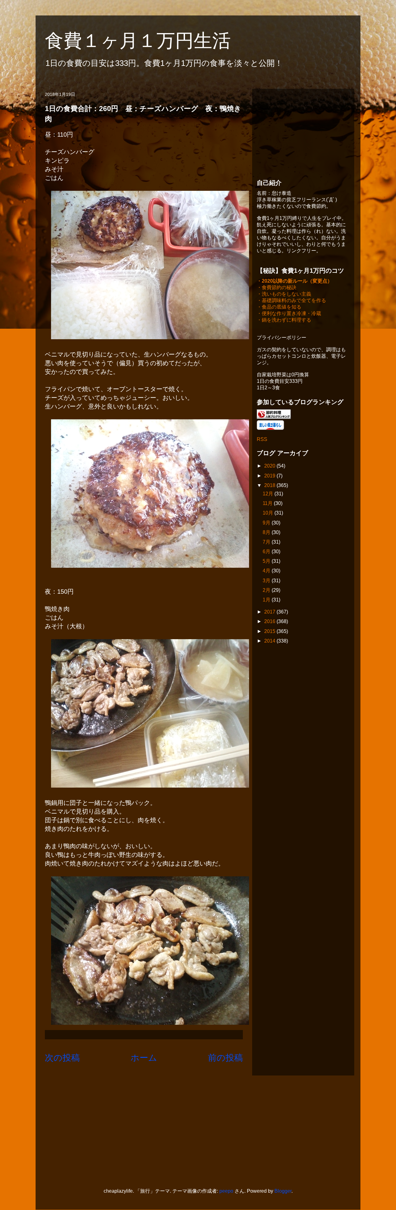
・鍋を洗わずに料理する (284, 320)
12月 (268, 493)
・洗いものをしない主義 (284, 294)
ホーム (144, 1057)
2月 (267, 590)
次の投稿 (62, 1057)
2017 (270, 611)
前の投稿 (225, 1057)
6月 (267, 551)
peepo (226, 1191)
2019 (270, 475)
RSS (262, 439)
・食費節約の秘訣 (276, 287)
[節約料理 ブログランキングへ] (274, 417)
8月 (267, 532)
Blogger (282, 1191)
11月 (268, 503)
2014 (270, 640)
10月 (268, 512)
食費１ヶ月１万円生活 (147, 40)
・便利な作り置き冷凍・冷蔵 (289, 313)
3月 (267, 580)
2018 (270, 485)
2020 (270, 465)
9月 (267, 522)
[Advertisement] (303, 132)
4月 (267, 570)
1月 (267, 599)
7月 (267, 542)
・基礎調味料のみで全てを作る (291, 300)
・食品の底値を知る (279, 307)
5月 (267, 561)
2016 (270, 621)
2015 (270, 631)
